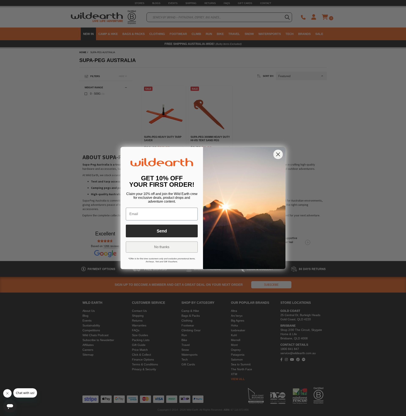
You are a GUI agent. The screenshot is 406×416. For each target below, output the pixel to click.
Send (162, 231)
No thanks (161, 247)
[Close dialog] (278, 154)
